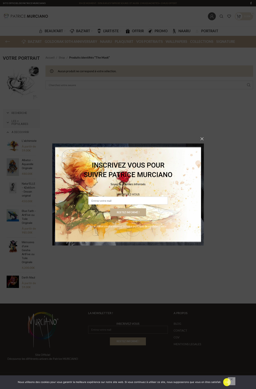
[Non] (231, 381)
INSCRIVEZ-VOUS (128, 194)
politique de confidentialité (150, 226)
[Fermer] (202, 139)
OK (227, 382)
